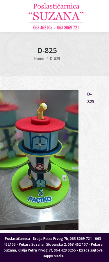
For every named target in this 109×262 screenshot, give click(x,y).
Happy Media (53, 256)
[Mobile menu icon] (12, 16)
